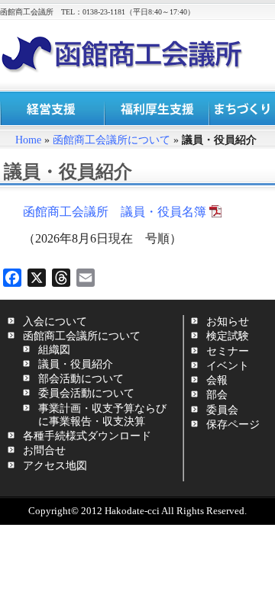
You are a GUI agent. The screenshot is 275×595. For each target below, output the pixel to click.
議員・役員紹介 (75, 364)
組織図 (54, 349)
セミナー (227, 351)
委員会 (222, 410)
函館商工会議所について (111, 140)
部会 (217, 394)
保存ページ (233, 424)
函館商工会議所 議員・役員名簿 (114, 211)
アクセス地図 (55, 465)
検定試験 (227, 336)
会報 (217, 380)
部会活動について (81, 378)
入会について (55, 321)
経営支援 (52, 109)
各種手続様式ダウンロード (87, 435)
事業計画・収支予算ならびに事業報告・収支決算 (102, 414)
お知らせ (227, 321)
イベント (227, 365)
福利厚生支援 (157, 109)
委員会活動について (86, 393)
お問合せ (44, 450)
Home (28, 140)
